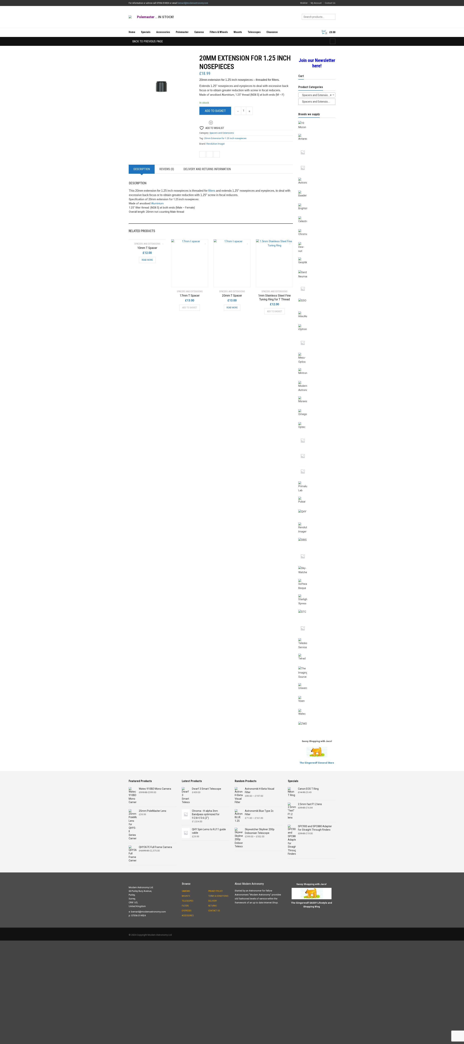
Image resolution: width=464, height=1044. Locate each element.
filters (211, 190)
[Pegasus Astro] (316, 465)
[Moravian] (316, 395)
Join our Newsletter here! (317, 63)
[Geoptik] (316, 256)
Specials (145, 32)
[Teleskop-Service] (316, 637)
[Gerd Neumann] (316, 269)
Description (141, 169)
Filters (185, 906)
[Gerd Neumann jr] (316, 282)
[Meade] (316, 336)
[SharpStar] (316, 550)
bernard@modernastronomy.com (193, 3)
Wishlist (304, 3)
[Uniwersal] (316, 682)
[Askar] (316, 161)
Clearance (272, 32)
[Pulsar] (316, 496)
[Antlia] (316, 146)
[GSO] (316, 298)
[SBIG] (316, 537)
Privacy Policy (215, 891)
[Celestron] (316, 215)
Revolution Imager (215, 144)
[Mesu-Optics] (316, 352)
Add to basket (215, 111)
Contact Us (330, 3)
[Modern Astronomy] (316, 380)
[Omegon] (316, 408)
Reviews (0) (166, 169)
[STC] (316, 609)
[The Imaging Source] (316, 665)
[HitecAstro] (316, 310)
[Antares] (316, 133)
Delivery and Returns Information (207, 169)
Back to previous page (147, 41)
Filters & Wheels (219, 32)
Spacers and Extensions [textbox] (316, 95)
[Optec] (316, 421)
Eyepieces (186, 910)
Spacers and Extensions (222, 133)
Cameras (199, 32)
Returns (212, 906)
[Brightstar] (316, 202)
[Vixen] (316, 695)
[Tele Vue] (316, 622)
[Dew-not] (316, 241)
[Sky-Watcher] (316, 565)
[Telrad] (316, 653)
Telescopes (254, 32)
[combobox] (316, 94)
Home (132, 32)
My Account (316, 3)
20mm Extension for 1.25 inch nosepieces (225, 138)
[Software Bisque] (316, 578)
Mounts (238, 32)
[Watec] (316, 708)
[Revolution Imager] (316, 521)
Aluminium (157, 203)
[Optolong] (316, 434)
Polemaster (182, 32)
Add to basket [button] (189, 307)
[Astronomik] (316, 177)
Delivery (212, 901)
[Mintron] (316, 367)
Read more (147, 260)
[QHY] (316, 509)
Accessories (163, 32)
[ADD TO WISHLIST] (161, 241)
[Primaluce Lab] (316, 480)
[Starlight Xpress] (316, 593)
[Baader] (316, 190)
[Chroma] (316, 228)
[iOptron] (316, 323)
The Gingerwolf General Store (317, 762)
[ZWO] (316, 721)
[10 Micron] (316, 120)
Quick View (181, 282)
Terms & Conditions (218, 896)
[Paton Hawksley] (316, 449)
